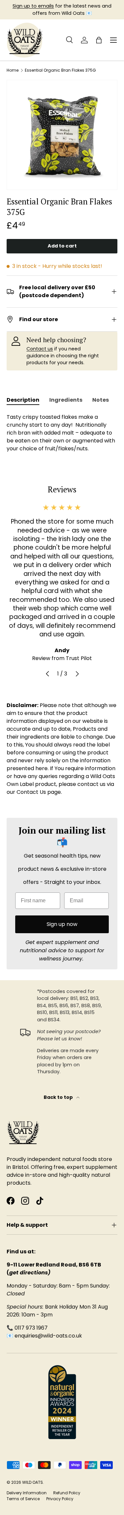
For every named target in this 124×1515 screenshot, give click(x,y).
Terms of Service (23, 1499)
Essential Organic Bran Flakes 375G (60, 70)
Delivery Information (27, 1493)
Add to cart (62, 246)
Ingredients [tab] (65, 400)
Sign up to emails (33, 6)
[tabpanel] (62, 433)
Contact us (39, 348)
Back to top (59, 1097)
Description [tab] (23, 400)
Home (13, 70)
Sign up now (62, 924)
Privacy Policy (59, 1499)
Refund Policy (66, 1493)
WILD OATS (32, 1482)
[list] (62, 135)
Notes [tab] (100, 400)
